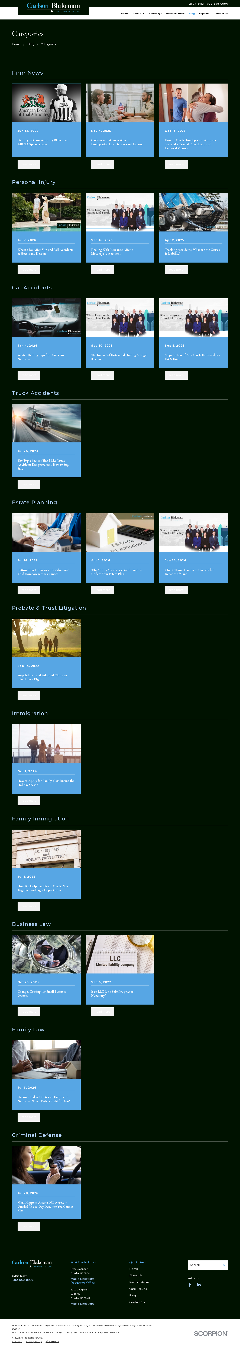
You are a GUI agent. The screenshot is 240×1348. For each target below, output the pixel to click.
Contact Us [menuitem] (221, 13)
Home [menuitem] (124, 13)
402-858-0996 (217, 3)
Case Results (138, 1288)
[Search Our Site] (224, 1265)
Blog (132, 1295)
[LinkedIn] (199, 1285)
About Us (135, 1275)
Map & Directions (82, 1278)
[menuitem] (17, 1341)
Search (195, 1265)
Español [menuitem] (204, 13)
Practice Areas (139, 1282)
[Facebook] (190, 1285)
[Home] (53, 7)
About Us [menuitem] (139, 13)
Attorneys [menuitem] (155, 13)
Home (133, 1268)
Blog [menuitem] (192, 13)
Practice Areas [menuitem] (175, 13)
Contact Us (137, 1302)
